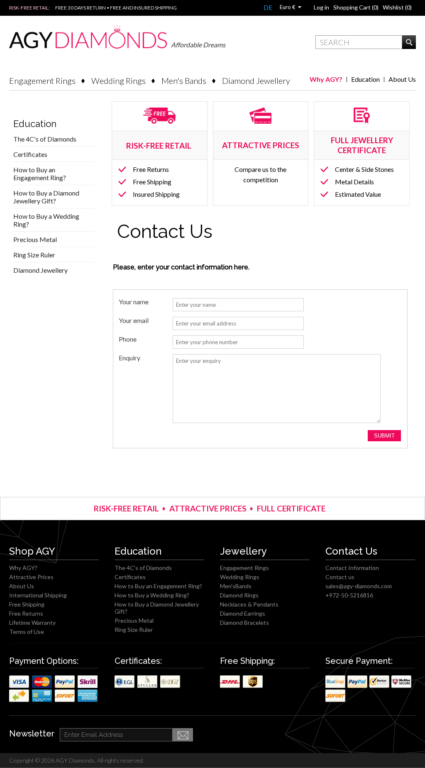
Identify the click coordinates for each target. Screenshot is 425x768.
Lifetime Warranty (32, 622)
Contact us (339, 576)
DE (268, 7)
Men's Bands (183, 81)
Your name (134, 302)
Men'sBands (236, 585)
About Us (402, 79)
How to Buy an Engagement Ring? (39, 173)
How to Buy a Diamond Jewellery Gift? (46, 197)
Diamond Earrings (242, 613)
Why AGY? (326, 79)
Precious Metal (35, 239)
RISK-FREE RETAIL (159, 145)
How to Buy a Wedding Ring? (46, 220)
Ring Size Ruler (34, 255)
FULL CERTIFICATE (291, 508)
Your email (134, 320)
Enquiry (129, 358)
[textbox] (358, 42)
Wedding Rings (118, 81)
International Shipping (38, 595)
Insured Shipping (156, 194)
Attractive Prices (31, 576)
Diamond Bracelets (244, 622)
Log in (321, 7)
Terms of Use (26, 631)
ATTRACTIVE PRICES (208, 508)
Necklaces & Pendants (249, 604)
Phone (128, 339)
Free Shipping (152, 182)
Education (365, 79)
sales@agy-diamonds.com (358, 585)
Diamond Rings (239, 595)
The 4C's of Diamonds (44, 139)
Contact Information (352, 567)
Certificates (30, 154)
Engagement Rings (42, 81)
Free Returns (151, 169)
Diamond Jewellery (256, 81)
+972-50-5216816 (349, 595)
